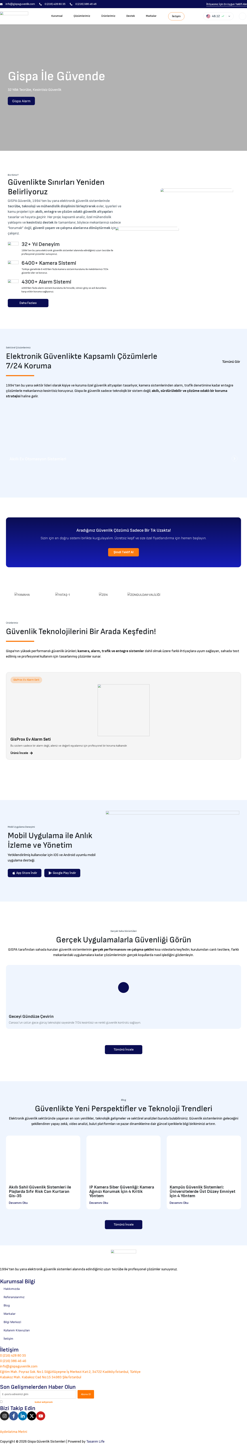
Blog (7, 1305)
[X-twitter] (31, 1415)
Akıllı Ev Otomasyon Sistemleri (38, 459)
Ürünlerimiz (108, 16)
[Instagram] (4, 1415)
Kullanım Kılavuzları (17, 1330)
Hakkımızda (12, 1289)
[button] (26, 680)
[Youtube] (40, 1415)
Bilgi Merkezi (12, 1322)
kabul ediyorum (44, 1402)
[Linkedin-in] (22, 1415)
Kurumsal (57, 16)
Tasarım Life (95, 1441)
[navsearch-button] (242, 16)
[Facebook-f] (13, 1415)
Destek (130, 16)
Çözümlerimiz (82, 16)
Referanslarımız (14, 1297)
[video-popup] (123, 987)
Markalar (151, 16)
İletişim (8, 1338)
